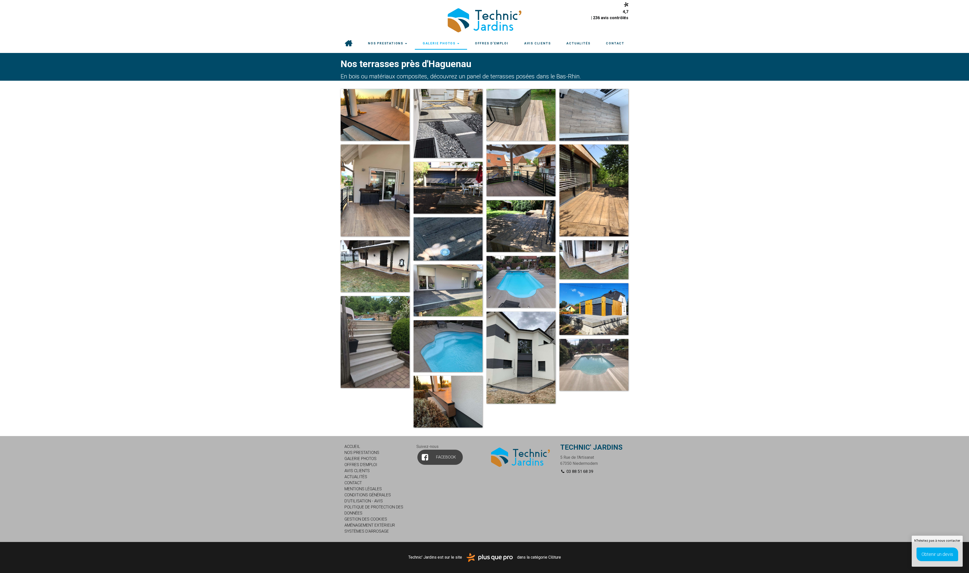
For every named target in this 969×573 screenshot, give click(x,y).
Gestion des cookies (365, 519)
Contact (615, 43)
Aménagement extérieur (369, 525)
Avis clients (537, 43)
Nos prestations (386, 43)
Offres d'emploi (491, 43)
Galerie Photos (440, 43)
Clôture (554, 557)
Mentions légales (363, 488)
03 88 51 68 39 (579, 471)
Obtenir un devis (937, 554)
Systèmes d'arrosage (366, 531)
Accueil (348, 44)
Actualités (578, 43)
